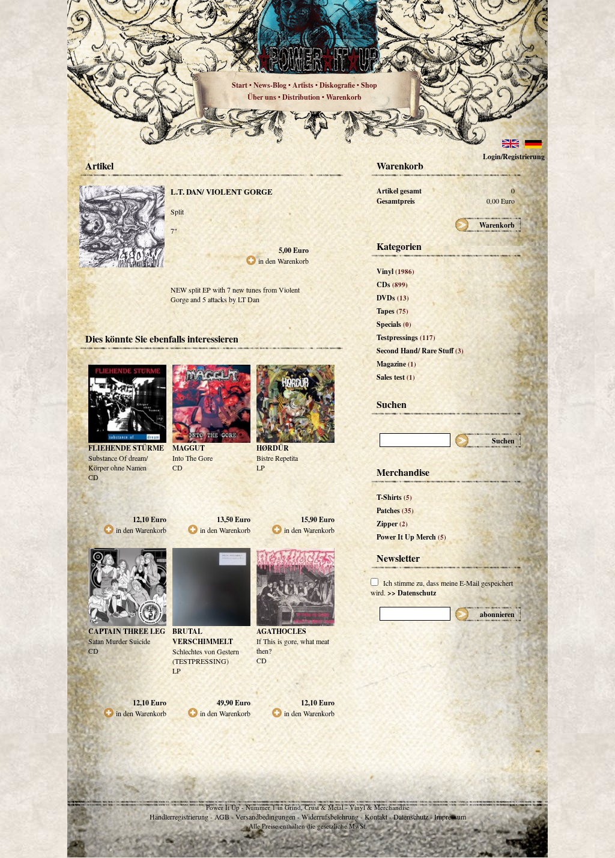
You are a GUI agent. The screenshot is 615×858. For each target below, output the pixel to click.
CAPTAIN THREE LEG (126, 631)
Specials (394, 324)
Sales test (396, 377)
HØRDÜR (272, 448)
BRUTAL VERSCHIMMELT (202, 636)
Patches (395, 510)
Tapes (392, 311)
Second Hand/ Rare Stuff (420, 350)
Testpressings (406, 337)
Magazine (396, 364)
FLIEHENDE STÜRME (126, 448)
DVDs (393, 298)
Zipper (392, 524)
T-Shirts (394, 497)
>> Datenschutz (411, 593)
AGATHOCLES (281, 631)
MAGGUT (188, 448)
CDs (392, 284)
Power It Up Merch (411, 537)
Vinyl (395, 271)
